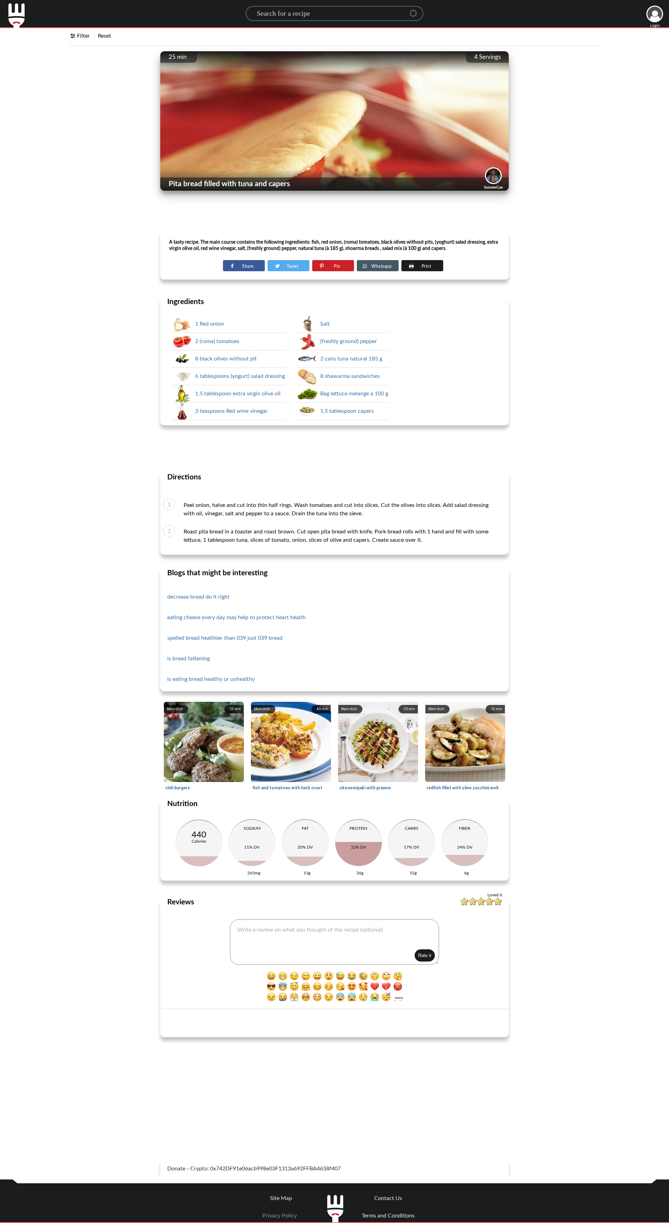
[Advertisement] (334, 213)
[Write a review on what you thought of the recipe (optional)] (334, 942)
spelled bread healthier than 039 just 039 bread (225, 638)
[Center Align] (415, 10)
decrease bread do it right (198, 597)
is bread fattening (188, 658)
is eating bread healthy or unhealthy (211, 679)
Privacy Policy (279, 1215)
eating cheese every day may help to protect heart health (236, 617)
